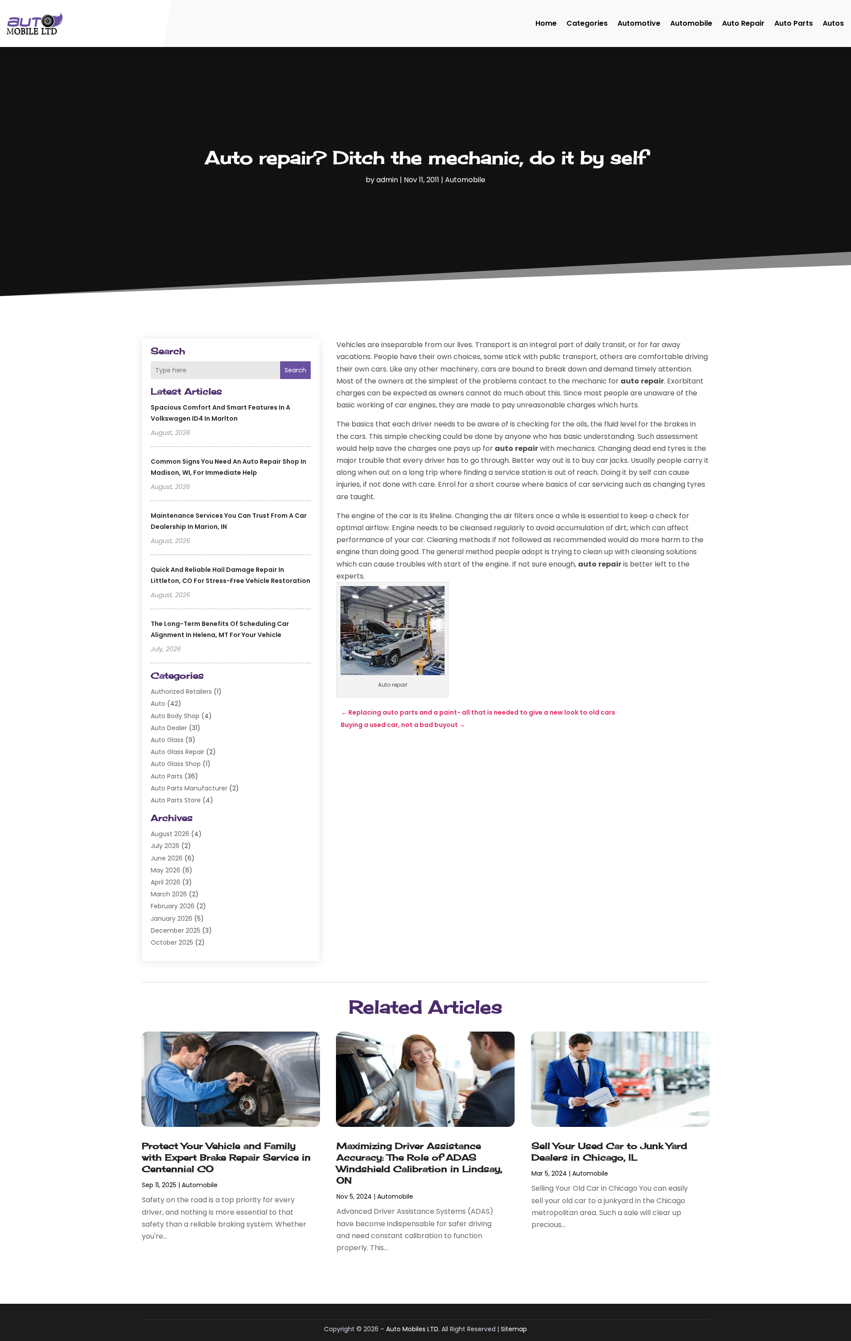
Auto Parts (793, 23)
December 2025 (175, 930)
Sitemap (514, 1329)
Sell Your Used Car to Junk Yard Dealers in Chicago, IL (609, 1151)
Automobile (691, 23)
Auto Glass (167, 739)
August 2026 (170, 833)
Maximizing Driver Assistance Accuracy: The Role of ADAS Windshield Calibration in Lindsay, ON (419, 1163)
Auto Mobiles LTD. (413, 1329)
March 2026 (169, 894)
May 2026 (165, 870)
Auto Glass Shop (176, 763)
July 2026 (165, 845)
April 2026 (165, 882)
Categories (587, 23)
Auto (158, 703)
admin (387, 180)
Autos (833, 23)
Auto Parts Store (176, 800)
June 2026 (167, 858)
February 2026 (173, 906)
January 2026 (171, 918)
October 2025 (172, 942)
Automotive (638, 23)
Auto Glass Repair (177, 751)
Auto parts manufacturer (189, 788)
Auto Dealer (169, 727)
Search (295, 370)
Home (546, 23)
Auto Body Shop (175, 716)
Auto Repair (743, 23)
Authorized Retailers (181, 691)
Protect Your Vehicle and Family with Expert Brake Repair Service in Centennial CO (226, 1157)
